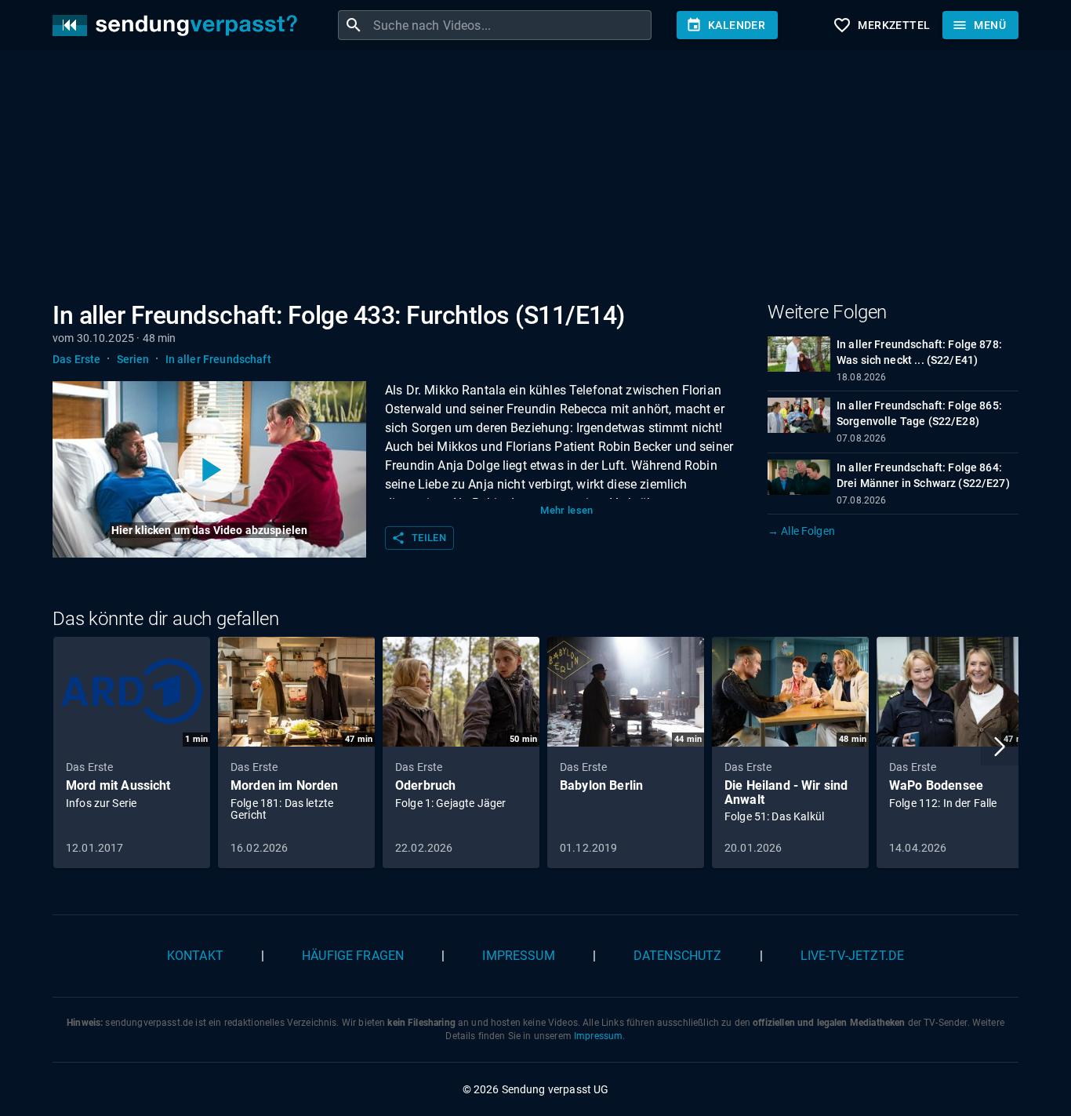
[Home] (179, 25)
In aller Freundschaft (218, 359)
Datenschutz (678, 955)
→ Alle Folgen (801, 531)
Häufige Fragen (353, 955)
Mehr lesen (567, 510)
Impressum (518, 955)
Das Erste (76, 359)
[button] (999, 746)
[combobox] (510, 25)
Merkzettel (881, 25)
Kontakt (195, 955)
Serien (133, 359)
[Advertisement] (523, 179)
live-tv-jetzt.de (852, 955)
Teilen (418, 538)
